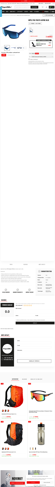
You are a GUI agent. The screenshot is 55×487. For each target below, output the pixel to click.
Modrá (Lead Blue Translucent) (49, 288)
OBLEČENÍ (2, 11)
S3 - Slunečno (48, 277)
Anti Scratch (48, 290)
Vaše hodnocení (19, 305)
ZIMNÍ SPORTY (12, 11)
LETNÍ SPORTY (20, 11)
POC (46, 275)
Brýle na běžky (42, 62)
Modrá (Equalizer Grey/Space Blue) (49, 285)
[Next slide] (25, 48)
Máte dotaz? (42, 264)
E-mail (36, 315)
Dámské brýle (30, 63)
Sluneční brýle (13, 15)
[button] (42, 7)
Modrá (47, 279)
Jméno (17, 315)
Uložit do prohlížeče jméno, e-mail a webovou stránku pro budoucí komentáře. (31, 320)
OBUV (7, 11)
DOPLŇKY (26, 11)
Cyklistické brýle (47, 62)
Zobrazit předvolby (47, 482)
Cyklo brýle (51, 62)
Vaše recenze (19, 308)
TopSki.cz (3, 15)
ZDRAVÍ (31, 11)
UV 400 (49, 291)
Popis (11, 264)
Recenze (26, 264)
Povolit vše (33, 482)
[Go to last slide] (2, 48)
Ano (46, 282)
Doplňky (38, 63)
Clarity (47, 291)
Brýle (37, 62)
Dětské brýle (35, 63)
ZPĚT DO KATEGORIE (49, 15)
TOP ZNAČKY (36, 11)
